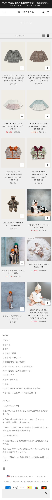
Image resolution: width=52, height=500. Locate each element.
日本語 (39, 476)
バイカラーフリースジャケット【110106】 (13, 271)
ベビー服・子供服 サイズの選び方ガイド (20, 393)
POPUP (6, 340)
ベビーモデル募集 (10, 379)
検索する (6, 344)
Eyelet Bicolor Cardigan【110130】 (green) (38, 126)
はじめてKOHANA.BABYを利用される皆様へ (21, 388)
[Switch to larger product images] (43, 35)
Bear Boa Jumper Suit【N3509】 (13, 224)
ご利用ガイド (8, 375)
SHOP (5, 349)
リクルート (7, 384)
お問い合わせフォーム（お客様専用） (18, 366)
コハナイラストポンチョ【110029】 (38, 265)
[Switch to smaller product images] (48, 35)
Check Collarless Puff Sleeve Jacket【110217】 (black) (13, 78)
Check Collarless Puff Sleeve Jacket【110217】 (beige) (38, 78)
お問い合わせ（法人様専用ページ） (18, 371)
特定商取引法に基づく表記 (14, 362)
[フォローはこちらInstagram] (4, 468)
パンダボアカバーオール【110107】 (38, 226)
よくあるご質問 (9, 353)
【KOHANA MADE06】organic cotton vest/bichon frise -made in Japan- (39, 314)
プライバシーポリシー (12, 358)
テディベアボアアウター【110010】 (13, 317)
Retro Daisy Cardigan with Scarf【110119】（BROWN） (13, 176)
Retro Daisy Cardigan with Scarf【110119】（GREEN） (38, 176)
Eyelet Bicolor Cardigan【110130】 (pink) (13, 126)
